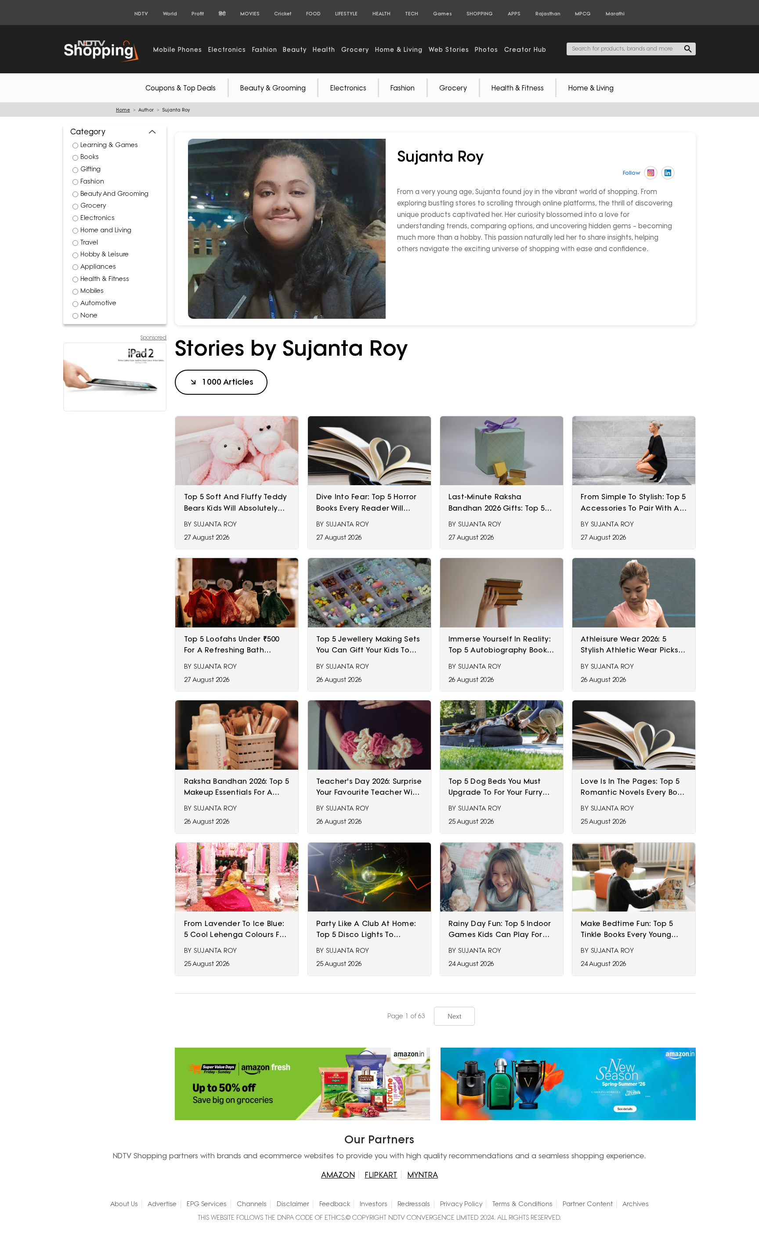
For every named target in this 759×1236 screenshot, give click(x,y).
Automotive (98, 303)
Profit (198, 14)
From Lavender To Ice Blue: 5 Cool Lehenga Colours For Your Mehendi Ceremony (235, 929)
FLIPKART (381, 1175)
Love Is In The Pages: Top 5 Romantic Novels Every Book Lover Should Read (633, 787)
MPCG (583, 14)
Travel (89, 242)
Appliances (98, 266)
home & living (399, 49)
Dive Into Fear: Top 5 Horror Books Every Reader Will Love (366, 502)
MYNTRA (422, 1175)
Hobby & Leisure (104, 254)
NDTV (141, 14)
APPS (514, 14)
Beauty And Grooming (114, 194)
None (89, 315)
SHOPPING (479, 14)
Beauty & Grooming (273, 88)
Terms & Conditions (522, 1204)
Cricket (282, 14)
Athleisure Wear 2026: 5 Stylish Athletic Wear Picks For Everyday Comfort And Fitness (630, 645)
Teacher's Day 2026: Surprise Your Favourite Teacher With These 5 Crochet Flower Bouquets (369, 787)
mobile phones (177, 49)
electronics (227, 49)
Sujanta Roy (215, 524)
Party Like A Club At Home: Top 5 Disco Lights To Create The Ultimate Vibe (366, 929)
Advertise (162, 1204)
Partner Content (588, 1204)
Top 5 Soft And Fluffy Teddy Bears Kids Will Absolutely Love (235, 502)
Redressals (414, 1204)
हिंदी (222, 14)
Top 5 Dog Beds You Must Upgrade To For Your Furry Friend (495, 787)
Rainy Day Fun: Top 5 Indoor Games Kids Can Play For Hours (499, 929)
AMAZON (338, 1175)
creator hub (525, 49)
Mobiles (92, 291)
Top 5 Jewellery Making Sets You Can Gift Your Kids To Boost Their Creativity (368, 645)
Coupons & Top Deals (180, 88)
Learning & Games (109, 145)
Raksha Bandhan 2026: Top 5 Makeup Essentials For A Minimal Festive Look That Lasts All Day (236, 787)
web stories (449, 49)
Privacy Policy (461, 1204)
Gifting (90, 169)
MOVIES (250, 14)
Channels (252, 1204)
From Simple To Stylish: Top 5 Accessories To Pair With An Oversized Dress (633, 502)
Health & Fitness (518, 88)
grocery (355, 49)
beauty (295, 49)
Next (454, 1016)
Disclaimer (293, 1204)
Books (89, 157)
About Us (124, 1204)
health (324, 49)
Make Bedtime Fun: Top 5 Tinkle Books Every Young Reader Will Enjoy (627, 929)
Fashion (402, 88)
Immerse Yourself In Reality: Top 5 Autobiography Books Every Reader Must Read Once (499, 645)
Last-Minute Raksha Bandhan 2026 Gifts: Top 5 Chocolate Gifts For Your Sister (496, 502)
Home (123, 110)
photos (486, 49)
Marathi (615, 14)
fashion (264, 49)
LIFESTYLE (346, 14)
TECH (411, 14)
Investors (373, 1204)
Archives (635, 1204)
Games (442, 14)
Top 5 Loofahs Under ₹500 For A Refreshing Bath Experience (231, 645)
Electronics (348, 88)
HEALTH (381, 14)
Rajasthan (547, 14)
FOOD (313, 14)
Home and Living (105, 230)
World (170, 14)
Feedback (334, 1204)
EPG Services (207, 1204)
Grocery (453, 88)
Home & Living (591, 88)
